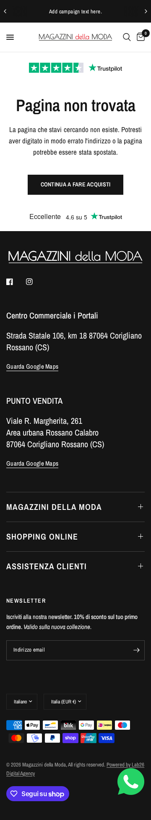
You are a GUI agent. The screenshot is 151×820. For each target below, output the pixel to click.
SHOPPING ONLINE (42, 536)
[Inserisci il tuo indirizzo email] (136, 650)
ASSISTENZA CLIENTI (46, 566)
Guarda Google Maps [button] (32, 366)
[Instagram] (35, 281)
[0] (139, 37)
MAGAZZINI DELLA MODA (54, 506)
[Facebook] (15, 281)
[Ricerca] (127, 37)
